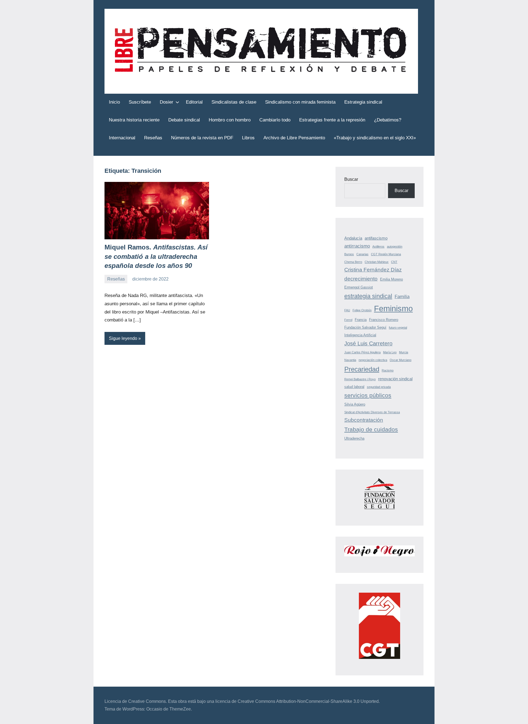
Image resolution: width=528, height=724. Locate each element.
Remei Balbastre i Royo (360, 379)
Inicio (114, 102)
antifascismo (376, 238)
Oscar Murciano (400, 360)
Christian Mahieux (377, 261)
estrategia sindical (368, 296)
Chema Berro (353, 261)
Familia (402, 296)
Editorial (194, 102)
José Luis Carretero (368, 343)
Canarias (362, 254)
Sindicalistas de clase (233, 102)
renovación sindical (395, 378)
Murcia (403, 352)
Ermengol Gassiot (358, 287)
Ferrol (348, 319)
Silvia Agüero (354, 404)
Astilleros (378, 246)
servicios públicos (367, 395)
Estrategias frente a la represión (332, 120)
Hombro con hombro (230, 120)
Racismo (388, 370)
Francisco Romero (383, 320)
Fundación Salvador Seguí (365, 327)
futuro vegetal (398, 327)
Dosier (166, 102)
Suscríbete (140, 102)
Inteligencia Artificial (360, 335)
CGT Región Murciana (386, 254)
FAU (347, 310)
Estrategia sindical (363, 102)
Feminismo (393, 308)
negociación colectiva (373, 360)
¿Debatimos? (387, 120)
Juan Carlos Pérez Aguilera (362, 352)
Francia (361, 320)
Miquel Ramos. (156, 256)
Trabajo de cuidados (371, 429)
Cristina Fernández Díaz (373, 270)
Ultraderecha (354, 438)
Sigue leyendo (123, 338)
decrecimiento (361, 279)
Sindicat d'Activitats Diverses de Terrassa (372, 412)
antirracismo (357, 246)
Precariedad (361, 369)
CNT (394, 261)
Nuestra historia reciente (134, 120)
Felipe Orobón (362, 310)
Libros (248, 137)
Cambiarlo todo (274, 120)
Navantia (350, 360)
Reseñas (153, 137)
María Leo (390, 352)
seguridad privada (379, 387)
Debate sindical (184, 120)
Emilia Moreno (391, 279)
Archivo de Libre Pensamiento (294, 137)
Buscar (351, 179)
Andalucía (353, 238)
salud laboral (354, 387)
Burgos (349, 254)
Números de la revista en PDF (202, 137)
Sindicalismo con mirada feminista (300, 102)
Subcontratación (363, 420)
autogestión (394, 246)
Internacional (122, 137)
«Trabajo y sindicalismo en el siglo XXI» (375, 137)
